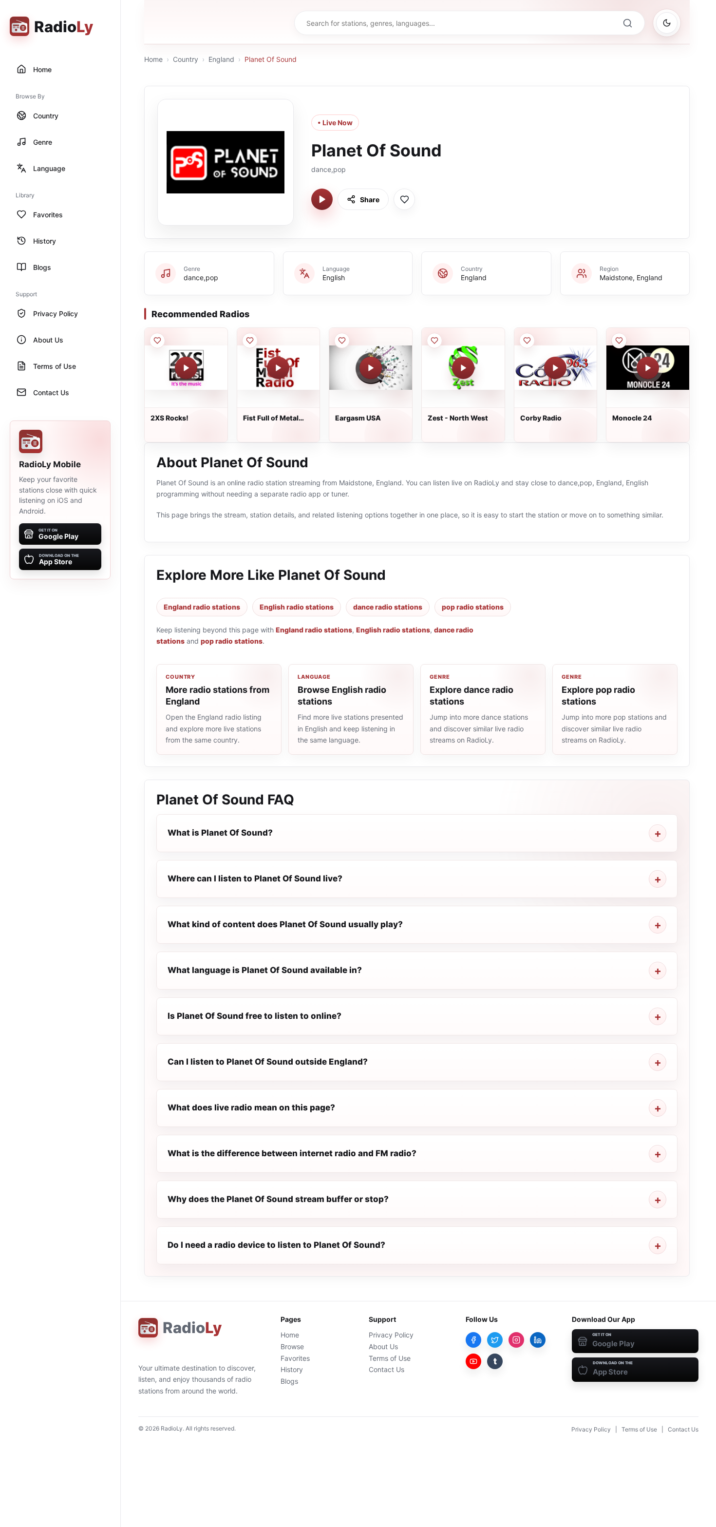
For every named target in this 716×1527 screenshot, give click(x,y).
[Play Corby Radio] (555, 368)
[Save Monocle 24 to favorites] (619, 340)
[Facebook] (473, 1340)
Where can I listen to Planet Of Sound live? (255, 878)
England (221, 59)
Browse (292, 1346)
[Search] (627, 23)
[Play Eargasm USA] (370, 368)
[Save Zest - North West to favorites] (434, 340)
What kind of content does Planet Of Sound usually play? (285, 924)
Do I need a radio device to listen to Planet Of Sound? (276, 1245)
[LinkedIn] (538, 1340)
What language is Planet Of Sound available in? (265, 970)
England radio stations (202, 607)
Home (153, 59)
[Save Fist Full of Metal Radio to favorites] (250, 340)
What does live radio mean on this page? (251, 1107)
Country (185, 59)
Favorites (295, 1358)
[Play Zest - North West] (463, 368)
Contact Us (386, 1369)
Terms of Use (390, 1358)
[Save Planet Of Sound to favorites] (404, 199)
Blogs (289, 1381)
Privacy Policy (391, 1335)
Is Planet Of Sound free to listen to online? (254, 1016)
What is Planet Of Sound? (220, 833)
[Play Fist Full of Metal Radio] (278, 368)
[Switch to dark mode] (667, 23)
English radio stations (297, 607)
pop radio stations (473, 607)
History (292, 1369)
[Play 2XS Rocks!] (186, 368)
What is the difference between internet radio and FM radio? (292, 1153)
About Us (383, 1346)
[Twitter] (495, 1340)
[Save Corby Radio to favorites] (527, 340)
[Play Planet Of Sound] (322, 199)
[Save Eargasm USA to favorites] (342, 340)
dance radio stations (387, 607)
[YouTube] (473, 1361)
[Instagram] (516, 1340)
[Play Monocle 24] (648, 368)
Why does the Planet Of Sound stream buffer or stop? (278, 1199)
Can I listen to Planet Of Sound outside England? (268, 1062)
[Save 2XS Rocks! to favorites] (157, 340)
